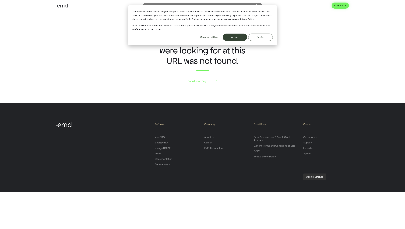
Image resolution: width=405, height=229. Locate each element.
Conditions (260, 124)
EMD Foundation (213, 148)
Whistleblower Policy (265, 156)
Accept (235, 37)
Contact (307, 124)
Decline (260, 37)
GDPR (257, 151)
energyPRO (161, 142)
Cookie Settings (314, 176)
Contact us (340, 5)
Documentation (163, 158)
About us (209, 137)
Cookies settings (209, 37)
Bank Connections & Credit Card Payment (271, 139)
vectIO (158, 153)
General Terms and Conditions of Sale (274, 145)
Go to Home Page (197, 81)
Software (160, 124)
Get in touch (310, 137)
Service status (162, 164)
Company (209, 124)
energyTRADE (163, 148)
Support (307, 142)
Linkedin (308, 148)
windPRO (160, 137)
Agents (307, 153)
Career (208, 142)
